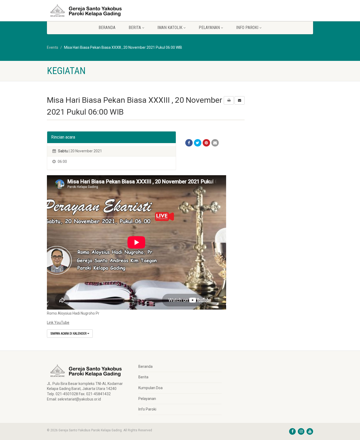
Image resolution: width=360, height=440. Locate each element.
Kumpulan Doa (150, 388)
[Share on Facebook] (189, 142)
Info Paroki (147, 409)
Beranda (107, 27)
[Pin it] (206, 142)
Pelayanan (147, 399)
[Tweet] (197, 142)
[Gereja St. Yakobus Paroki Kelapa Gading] (88, 10)
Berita (143, 377)
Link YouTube (58, 322)
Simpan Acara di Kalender (68, 333)
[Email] (215, 142)
